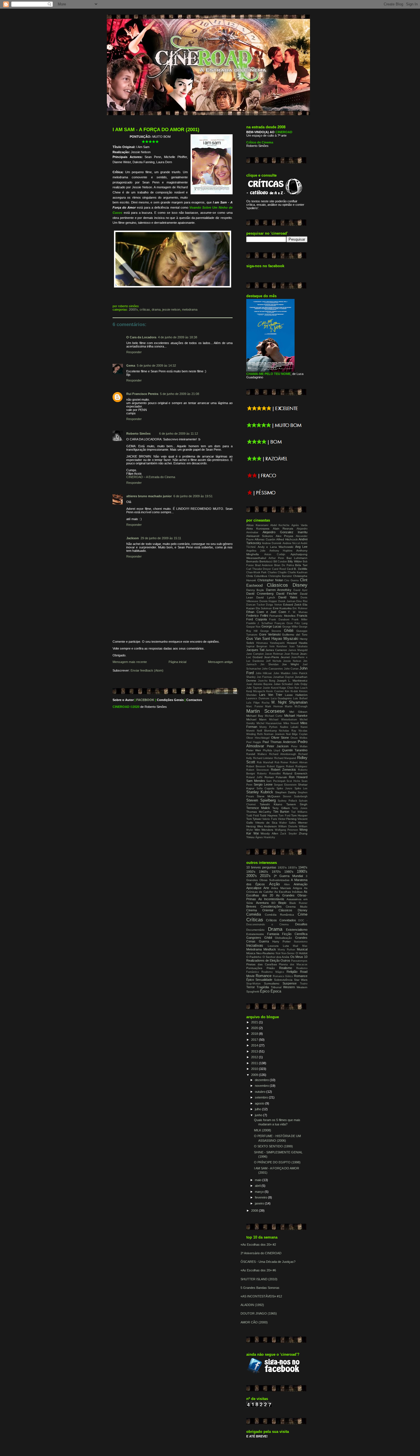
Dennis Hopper (268, 601)
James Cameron (276, 650)
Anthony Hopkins (281, 550)
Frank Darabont (279, 619)
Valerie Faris (269, 819)
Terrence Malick (258, 808)
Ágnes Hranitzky (265, 837)
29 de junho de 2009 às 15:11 (161, 538)
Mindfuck (269, 949)
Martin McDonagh (296, 706)
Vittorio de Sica (266, 822)
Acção (274, 884)
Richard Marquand (285, 758)
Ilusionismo (300, 941)
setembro (262, 1097)
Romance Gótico (283, 976)
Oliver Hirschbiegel (257, 737)
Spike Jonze (285, 788)
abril (258, 1185)
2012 (255, 1057)
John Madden (281, 673)
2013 (255, 1051)
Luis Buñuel (300, 698)
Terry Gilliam (280, 808)
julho (258, 1109)
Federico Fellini (257, 615)
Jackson (132, 538)
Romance (263, 976)
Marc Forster (254, 706)
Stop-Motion (253, 983)
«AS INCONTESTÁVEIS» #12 (261, 1296)
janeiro (260, 1203)
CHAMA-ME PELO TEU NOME (268, 374)
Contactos (194, 700)
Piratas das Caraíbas (261, 964)
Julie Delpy (301, 684)
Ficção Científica (294, 934)
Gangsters (253, 937)
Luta (286, 945)
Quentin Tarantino (294, 750)
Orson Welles (299, 737)
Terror (250, 987)
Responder (134, 352)
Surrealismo (271, 983)
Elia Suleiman (264, 608)
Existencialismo (296, 929)
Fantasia (273, 934)
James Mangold (297, 650)
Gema (130, 365)
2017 (255, 1039)
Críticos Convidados (281, 920)
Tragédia (263, 987)
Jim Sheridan (269, 664)
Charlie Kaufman (297, 572)
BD (273, 902)
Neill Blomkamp (267, 730)
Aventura (262, 902)
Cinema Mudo (296, 906)
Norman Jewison (274, 734)
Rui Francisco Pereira (142, 394)
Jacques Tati (255, 650)
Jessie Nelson (171, 309)
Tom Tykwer (253, 818)
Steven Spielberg (261, 800)
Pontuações (254, 968)
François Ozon (284, 623)
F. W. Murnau (297, 612)
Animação (300, 884)
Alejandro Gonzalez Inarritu (285, 532)
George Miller (290, 626)
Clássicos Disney (287, 585)
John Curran (291, 668)
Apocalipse (253, 888)
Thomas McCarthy (258, 811)
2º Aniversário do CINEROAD (261, 1253)
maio (258, 1180)
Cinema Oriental (259, 910)
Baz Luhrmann (297, 558)
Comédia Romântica (279, 914)
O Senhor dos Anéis (276, 956)
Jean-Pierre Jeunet (277, 657)
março (260, 1191)
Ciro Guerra (291, 580)
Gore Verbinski (270, 634)
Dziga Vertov (274, 604)
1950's (250, 871)
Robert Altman (298, 762)
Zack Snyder (288, 833)
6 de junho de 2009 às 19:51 (193, 496)
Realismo (285, 968)
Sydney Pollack (287, 800)
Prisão (271, 968)
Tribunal (276, 987)
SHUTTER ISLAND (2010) (259, 1279)
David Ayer (300, 590)
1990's (302, 871)
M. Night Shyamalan (289, 702)
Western (289, 987)
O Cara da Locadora (141, 337)
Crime (302, 914)
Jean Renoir (291, 653)
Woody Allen (269, 833)
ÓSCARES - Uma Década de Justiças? (268, 1261)
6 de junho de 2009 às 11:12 (178, 433)
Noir (278, 953)
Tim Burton (281, 811)
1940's (302, 867)
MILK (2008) (262, 1130)
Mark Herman (274, 706)
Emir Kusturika (282, 608)
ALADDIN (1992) (252, 1305)
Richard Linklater (263, 758)
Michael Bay (254, 715)
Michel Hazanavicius (269, 723)
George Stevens (270, 631)
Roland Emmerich (295, 773)
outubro (260, 1091)
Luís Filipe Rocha (257, 702)
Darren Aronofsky (278, 590)
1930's (292, 867)
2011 (255, 1063)
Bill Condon (280, 561)
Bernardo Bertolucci (259, 561)
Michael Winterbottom (283, 719)
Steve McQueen (268, 796)
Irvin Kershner (278, 646)
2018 (255, 1033)
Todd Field (252, 815)
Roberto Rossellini (268, 773)
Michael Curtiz (274, 715)
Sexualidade (263, 979)
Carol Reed (279, 569)
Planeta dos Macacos (293, 964)
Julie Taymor (254, 687)
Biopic (282, 902)
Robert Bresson (255, 766)
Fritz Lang (301, 623)
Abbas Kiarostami (257, 525)
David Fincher (286, 593)
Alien (287, 884)
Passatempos (299, 960)
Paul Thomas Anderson (279, 742)
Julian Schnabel (283, 684)
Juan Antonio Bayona (259, 684)
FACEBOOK (145, 700)
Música (250, 953)
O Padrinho (253, 956)
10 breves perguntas (261, 867)
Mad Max (300, 945)
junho (259, 1115)
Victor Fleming (287, 818)
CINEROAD (121, 706)
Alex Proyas (284, 536)
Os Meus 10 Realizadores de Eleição (276, 958)
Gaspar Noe (253, 626)
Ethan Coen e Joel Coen (266, 612)
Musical (302, 949)
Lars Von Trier (270, 694)
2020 (255, 1028)
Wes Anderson (267, 826)
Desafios (301, 924)
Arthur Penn (276, 558)
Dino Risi (301, 601)
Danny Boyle (255, 590)
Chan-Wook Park (256, 572)
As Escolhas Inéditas (288, 891)
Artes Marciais (281, 888)
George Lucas (271, 626)
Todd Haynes (268, 815)
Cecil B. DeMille (297, 568)
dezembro (262, 1080)
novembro (262, 1085)
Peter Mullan (299, 746)
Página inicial (177, 662)
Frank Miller (299, 619)
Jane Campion (255, 653)
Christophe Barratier (280, 576)
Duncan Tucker (255, 604)
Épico (264, 991)
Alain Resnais (283, 528)
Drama (156, 309)
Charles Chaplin (277, 572)
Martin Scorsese (265, 711)
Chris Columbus (256, 576)
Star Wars (300, 979)
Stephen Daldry (285, 792)
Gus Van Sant (258, 638)
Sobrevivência (283, 979)
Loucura (273, 945)
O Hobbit (301, 953)
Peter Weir (253, 750)
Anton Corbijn (274, 554)
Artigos (297, 888)
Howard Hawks (297, 642)
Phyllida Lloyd (271, 750)
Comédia (253, 914)
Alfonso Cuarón (265, 539)
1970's (276, 871)
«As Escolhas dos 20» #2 (258, 1244)
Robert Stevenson (257, 769)
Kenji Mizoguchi (255, 691)
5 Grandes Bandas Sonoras (260, 1287)
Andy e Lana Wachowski (275, 546)
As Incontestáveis (271, 899)
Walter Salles (287, 822)
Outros (285, 960)
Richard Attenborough (282, 754)
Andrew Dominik (271, 543)
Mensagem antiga (220, 662)
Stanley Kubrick (259, 792)
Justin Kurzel (271, 687)
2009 (255, 1074)
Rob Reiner (282, 762)
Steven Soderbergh (295, 796)
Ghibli (288, 630)
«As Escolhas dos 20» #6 (258, 1270)
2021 (255, 1022)
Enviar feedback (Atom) (147, 670)
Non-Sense (288, 953)
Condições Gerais (170, 700)
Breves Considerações (264, 906)
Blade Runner (298, 903)
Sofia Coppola (266, 788)
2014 (255, 1045)
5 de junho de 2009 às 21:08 (179, 394)
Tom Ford (284, 815)
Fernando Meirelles (282, 615)
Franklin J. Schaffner (259, 623)
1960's (263, 871)
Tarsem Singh (296, 804)
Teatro (303, 983)
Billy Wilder (295, 561)
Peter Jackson (278, 746)
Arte (266, 888)
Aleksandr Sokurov (259, 536)
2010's (265, 876)
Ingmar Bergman (256, 646)
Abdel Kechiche (280, 525)
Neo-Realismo (265, 953)
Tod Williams (299, 811)
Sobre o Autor (123, 700)
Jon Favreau (264, 677)
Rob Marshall (265, 762)
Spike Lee (301, 788)
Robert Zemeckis (283, 769)
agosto (260, 1103)
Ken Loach (301, 687)
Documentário (255, 929)
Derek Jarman (286, 601)
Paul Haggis (253, 742)
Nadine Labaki (289, 727)
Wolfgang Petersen (286, 829)
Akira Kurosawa (257, 528)
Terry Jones (299, 808)
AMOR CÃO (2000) (254, 1322)
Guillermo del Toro (294, 634)
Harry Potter (281, 941)
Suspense (290, 983)
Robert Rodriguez (296, 766)
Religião (292, 971)
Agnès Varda (299, 525)
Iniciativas (254, 945)
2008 (255, 1210)
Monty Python (268, 727)
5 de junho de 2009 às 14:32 (156, 365)
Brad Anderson (264, 565)
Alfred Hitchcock (286, 539)
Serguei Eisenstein (285, 784)
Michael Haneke (295, 715)
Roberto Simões (138, 433)
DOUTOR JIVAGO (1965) (259, 1313)
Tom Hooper (299, 815)
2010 (255, 1068)
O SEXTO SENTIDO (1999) (273, 1146)
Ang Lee (301, 546)
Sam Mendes (255, 780)
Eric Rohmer (300, 608)
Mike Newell (291, 723)
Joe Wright (290, 664)
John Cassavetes (272, 668)
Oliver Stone (280, 737)
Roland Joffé (254, 777)
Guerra (264, 941)
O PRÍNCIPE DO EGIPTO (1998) (277, 1162)
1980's (288, 871)
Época (276, 991)
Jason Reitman (274, 653)
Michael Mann (256, 719)
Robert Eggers (276, 766)
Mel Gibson (298, 711)
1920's (282, 867)
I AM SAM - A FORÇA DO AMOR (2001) (156, 129)
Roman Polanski (276, 777)
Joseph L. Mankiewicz (292, 680)
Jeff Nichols (273, 661)
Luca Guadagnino (281, 698)
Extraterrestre (255, 934)
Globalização (283, 937)
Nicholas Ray (287, 730)
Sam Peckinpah (275, 781)
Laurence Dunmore (257, 698)
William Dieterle (287, 826)
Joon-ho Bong (266, 680)
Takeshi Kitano (271, 804)
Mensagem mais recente (130, 662)
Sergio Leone (263, 784)
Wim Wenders (264, 829)
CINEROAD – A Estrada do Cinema (150, 477)
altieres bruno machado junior (149, 496)
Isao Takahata (298, 646)
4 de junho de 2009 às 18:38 (177, 337)
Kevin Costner (274, 691)
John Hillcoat (264, 673)
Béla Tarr (301, 565)
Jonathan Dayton (283, 677)
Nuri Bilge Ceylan (296, 734)
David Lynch (265, 597)
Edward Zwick (292, 604)
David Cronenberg (259, 593)
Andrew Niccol (291, 543)
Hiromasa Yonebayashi (270, 643)
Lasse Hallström (296, 694)
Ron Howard (298, 777)
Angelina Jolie (255, 550)
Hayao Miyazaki (284, 638)
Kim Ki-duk (291, 691)
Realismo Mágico (272, 971)
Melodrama (189, 309)
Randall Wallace (256, 754)
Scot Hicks (293, 781)
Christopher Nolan (270, 580)
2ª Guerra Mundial (288, 876)
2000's (133, 309)
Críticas (145, 309)
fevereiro (261, 1197)
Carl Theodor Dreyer (258, 569)
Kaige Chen (286, 687)
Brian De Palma (284, 565)
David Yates (287, 597)
